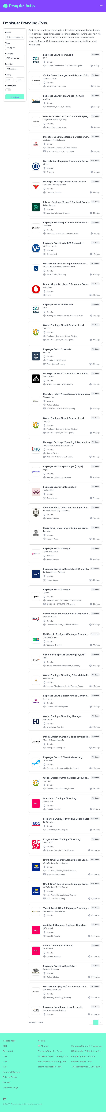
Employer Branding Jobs (50, 1051)
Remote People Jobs (81, 1061)
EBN (5, 1046)
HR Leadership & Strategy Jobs (53, 1056)
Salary (8, 75)
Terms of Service (11, 1072)
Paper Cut (8, 1051)
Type (7, 43)
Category (9, 53)
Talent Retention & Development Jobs (87, 1066)
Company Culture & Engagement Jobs (87, 1046)
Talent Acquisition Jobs (49, 1066)
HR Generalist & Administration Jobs (87, 1051)
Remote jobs (10, 86)
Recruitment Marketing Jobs (52, 1061)
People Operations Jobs (83, 1056)
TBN (5, 1056)
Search (8, 32)
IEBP (5, 1066)
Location (9, 64)
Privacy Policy (10, 1077)
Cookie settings (10, 1087)
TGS (5, 1061)
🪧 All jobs (43, 1046)
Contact (7, 1082)
